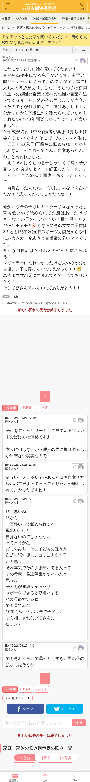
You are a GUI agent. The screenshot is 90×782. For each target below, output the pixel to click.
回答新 (45, 757)
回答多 (66, 757)
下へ (75, 780)
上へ (45, 780)
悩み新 (24, 757)
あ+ (84, 50)
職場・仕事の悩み (73, 18)
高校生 (17, 296)
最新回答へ (15, 780)
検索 (82, 9)
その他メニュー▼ (17, 698)
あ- (75, 50)
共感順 (43, 408)
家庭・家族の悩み (44, 18)
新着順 (27, 408)
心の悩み (22, 18)
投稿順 (11, 408)
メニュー (8, 9)
